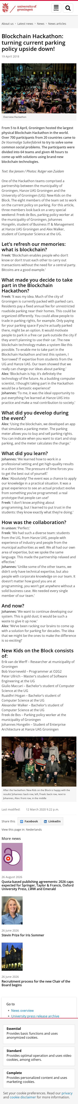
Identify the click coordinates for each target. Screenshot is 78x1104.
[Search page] (68, 8)
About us (8, 24)
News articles (57, 24)
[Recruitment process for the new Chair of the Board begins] (12, 957)
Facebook (31, 821)
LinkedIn (54, 821)
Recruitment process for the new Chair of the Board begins (36, 983)
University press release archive (35, 1016)
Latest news (25, 24)
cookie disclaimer (23, 1097)
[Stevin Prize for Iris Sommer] (12, 910)
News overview (22, 1011)
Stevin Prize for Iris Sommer (23, 935)
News (40, 24)
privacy (67, 1093)
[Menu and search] (56, 8)
